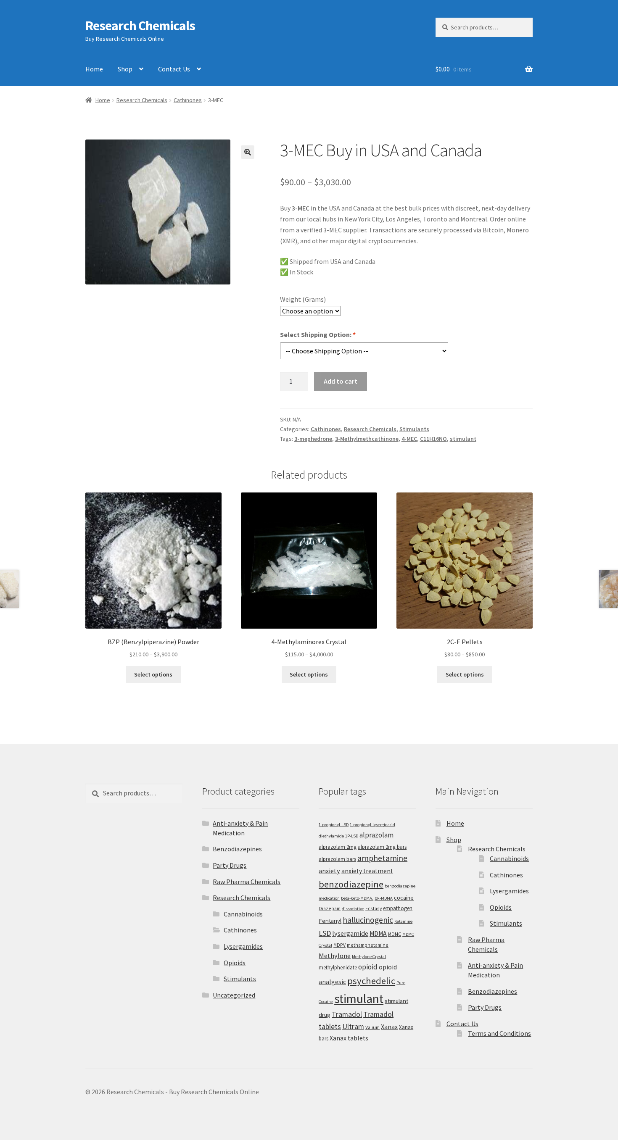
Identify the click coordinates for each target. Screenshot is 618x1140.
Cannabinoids (243, 914)
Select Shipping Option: (318, 334)
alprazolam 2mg (338, 846)
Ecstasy (373, 908)
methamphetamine (367, 945)
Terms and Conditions (499, 1033)
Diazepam (330, 908)
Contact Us (174, 69)
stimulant (463, 438)
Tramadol (347, 1014)
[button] (247, 152)
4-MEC (409, 438)
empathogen (397, 908)
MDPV (339, 945)
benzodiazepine (351, 884)
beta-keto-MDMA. (357, 898)
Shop (125, 69)
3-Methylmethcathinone (367, 438)
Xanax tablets (349, 1038)
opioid (368, 967)
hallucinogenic (368, 920)
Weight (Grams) (303, 299)
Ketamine (403, 921)
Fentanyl (330, 920)
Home (94, 69)
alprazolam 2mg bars (382, 846)
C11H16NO (433, 438)
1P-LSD (351, 836)
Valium (372, 1027)
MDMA (378, 933)
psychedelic (371, 981)
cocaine (404, 897)
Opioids (235, 962)
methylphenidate (338, 967)
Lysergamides (243, 946)
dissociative (353, 908)
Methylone (335, 955)
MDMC (394, 934)
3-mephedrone (313, 438)
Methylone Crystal (369, 956)
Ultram (353, 1026)
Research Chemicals (140, 25)
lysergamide (350, 933)
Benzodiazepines (237, 849)
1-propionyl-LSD (334, 824)
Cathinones (188, 100)
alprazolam (376, 835)
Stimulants (414, 429)
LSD (325, 933)
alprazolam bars (337, 859)
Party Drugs (229, 865)
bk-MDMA (384, 898)
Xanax (389, 1026)
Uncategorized (234, 995)
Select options (153, 674)
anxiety (329, 870)
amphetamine (382, 858)
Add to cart (340, 381)
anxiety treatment (367, 871)
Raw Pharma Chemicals (246, 881)
